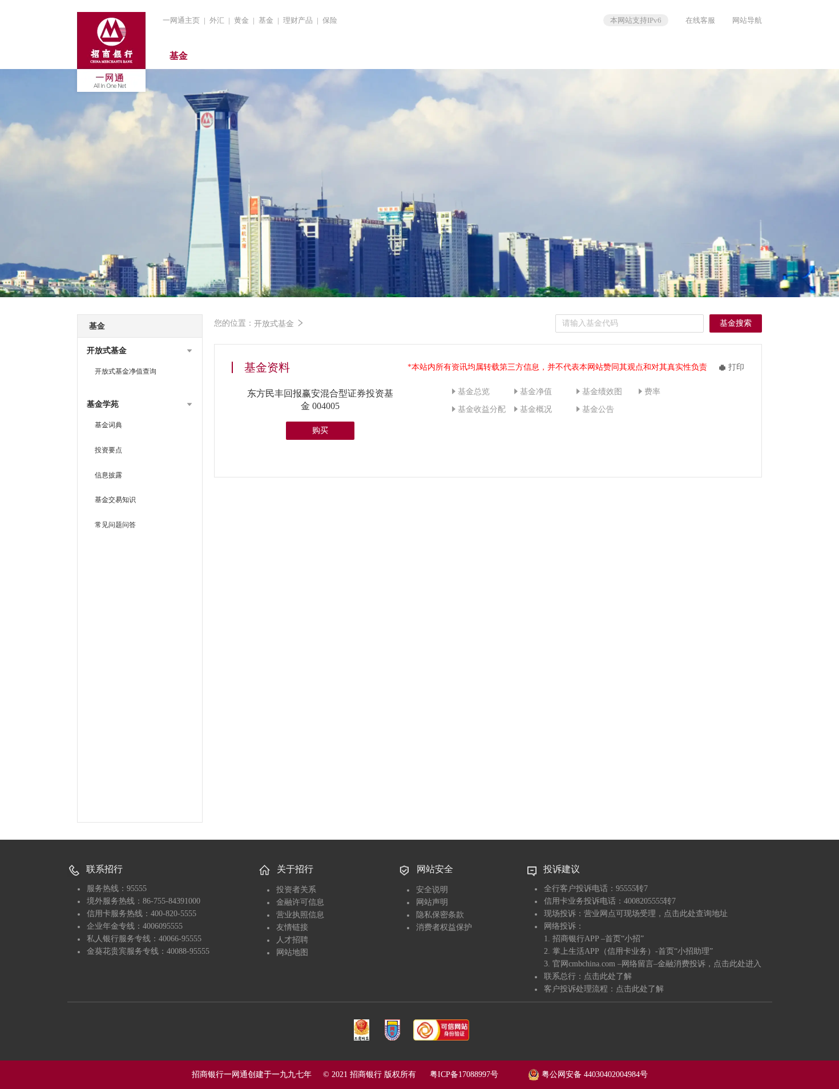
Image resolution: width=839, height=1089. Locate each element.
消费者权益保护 (444, 927)
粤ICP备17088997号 (478, 1074)
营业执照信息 (300, 914)
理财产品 (298, 20)
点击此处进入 (737, 964)
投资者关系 (296, 889)
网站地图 (292, 952)
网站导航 (747, 20)
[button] (140, 351)
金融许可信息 (300, 902)
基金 (266, 20)
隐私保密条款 (440, 914)
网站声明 (432, 902)
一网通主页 (181, 20)
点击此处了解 (608, 976)
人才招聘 (292, 940)
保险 (329, 20)
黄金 (241, 20)
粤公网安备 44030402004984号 (593, 1074)
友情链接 (292, 927)
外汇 (216, 20)
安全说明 (432, 889)
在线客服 (700, 20)
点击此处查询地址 (696, 913)
